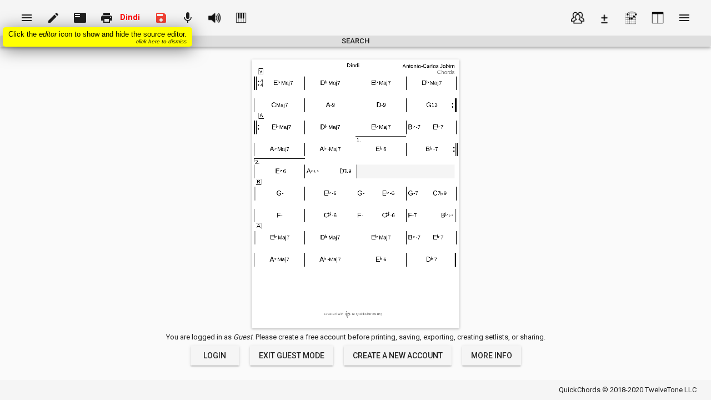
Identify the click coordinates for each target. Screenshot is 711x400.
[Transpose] (604, 18)
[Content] (578, 18)
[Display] (658, 18)
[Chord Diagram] (631, 18)
